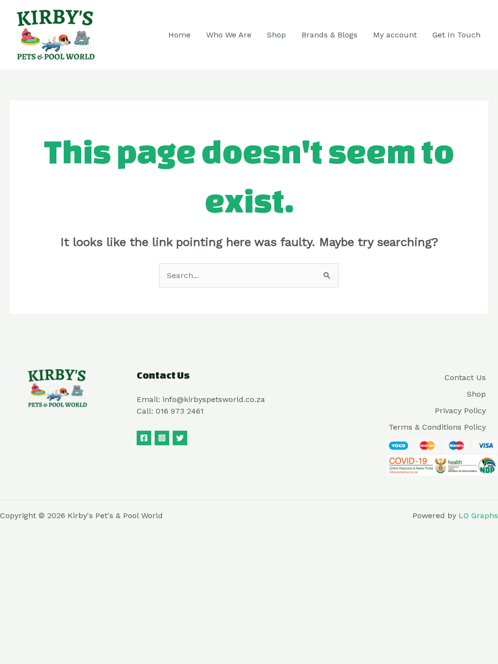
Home (179, 34)
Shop (276, 34)
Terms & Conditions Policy (437, 427)
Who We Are (228, 34)
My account (395, 34)
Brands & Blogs (329, 34)
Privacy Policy (460, 410)
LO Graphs (478, 515)
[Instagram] (162, 438)
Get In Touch (456, 34)
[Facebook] (144, 438)
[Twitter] (180, 438)
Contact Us (465, 377)
